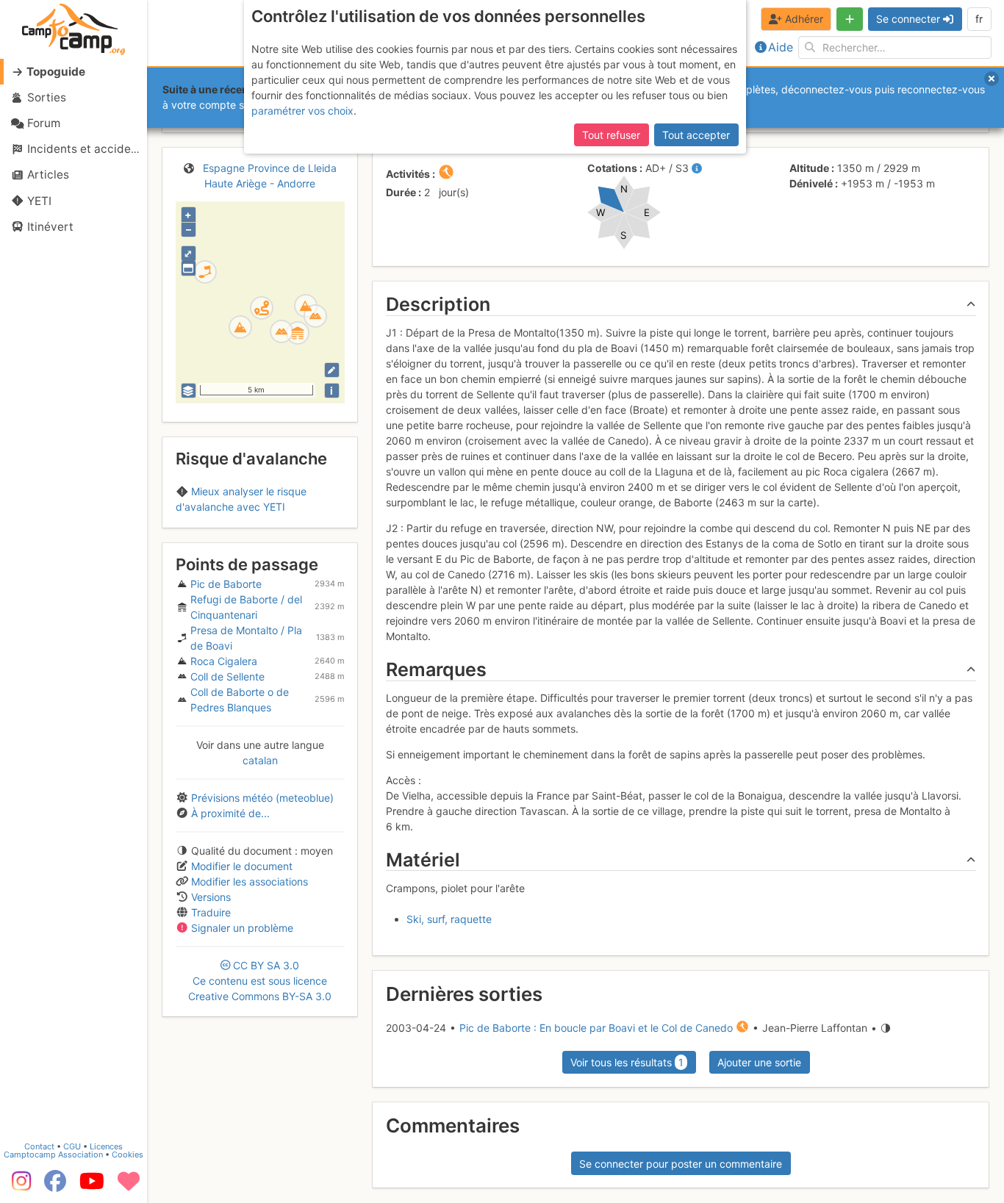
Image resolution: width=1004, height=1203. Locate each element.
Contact (39, 1146)
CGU (72, 1146)
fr (979, 18)
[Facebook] (55, 1186)
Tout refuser (611, 135)
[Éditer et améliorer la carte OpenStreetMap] (332, 370)
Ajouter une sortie (759, 1062)
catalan (260, 760)
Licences (106, 1146)
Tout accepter (696, 135)
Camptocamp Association (53, 1154)
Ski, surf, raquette (449, 919)
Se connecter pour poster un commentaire (680, 1163)
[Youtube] (91, 1186)
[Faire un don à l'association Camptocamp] (129, 1186)
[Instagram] (18, 1186)
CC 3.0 (259, 980)
